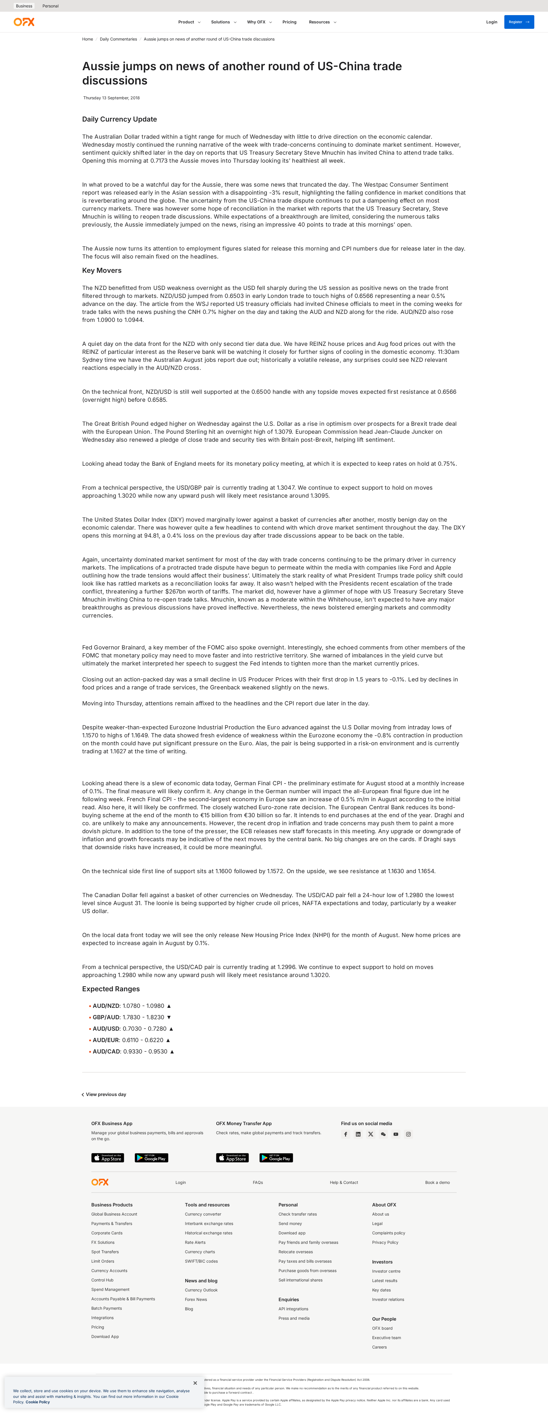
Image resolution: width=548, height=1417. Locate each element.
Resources (319, 21)
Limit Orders (102, 1261)
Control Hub (102, 1279)
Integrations (102, 1317)
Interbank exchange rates (209, 1223)
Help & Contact (344, 1182)
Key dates (381, 1289)
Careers (379, 1347)
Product (186, 21)
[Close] (195, 1383)
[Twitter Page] (370, 1134)
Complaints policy (388, 1232)
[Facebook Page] (345, 1134)
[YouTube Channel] (395, 1134)
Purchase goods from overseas (308, 1270)
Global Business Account (114, 1214)
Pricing (290, 21)
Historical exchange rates (208, 1232)
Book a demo (437, 1182)
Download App (105, 1336)
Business (24, 5)
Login (181, 1182)
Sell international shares (301, 1279)
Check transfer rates (298, 1214)
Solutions (220, 21)
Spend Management (110, 1289)
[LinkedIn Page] (358, 1134)
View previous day (105, 1094)
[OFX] (24, 22)
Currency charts (200, 1251)
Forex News (196, 1299)
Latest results (384, 1280)
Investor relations (388, 1299)
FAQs (258, 1182)
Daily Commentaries (118, 39)
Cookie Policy (38, 1402)
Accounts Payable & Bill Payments (123, 1298)
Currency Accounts (109, 1270)
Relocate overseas (296, 1251)
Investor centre (386, 1271)
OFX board (382, 1328)
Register (515, 22)
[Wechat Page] (383, 1134)
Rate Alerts (195, 1242)
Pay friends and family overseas (308, 1242)
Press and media (294, 1318)
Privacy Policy (385, 1242)
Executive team (386, 1337)
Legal (377, 1223)
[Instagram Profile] (408, 1134)
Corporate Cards (106, 1232)
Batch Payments (106, 1308)
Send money (290, 1223)
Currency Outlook (201, 1289)
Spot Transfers (105, 1251)
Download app (292, 1232)
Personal (51, 5)
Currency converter (203, 1214)
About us (380, 1214)
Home (87, 39)
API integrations (293, 1308)
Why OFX (256, 21)
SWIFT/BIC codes (201, 1261)
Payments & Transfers (111, 1223)
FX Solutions (102, 1242)
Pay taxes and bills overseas (305, 1261)
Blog (189, 1308)
